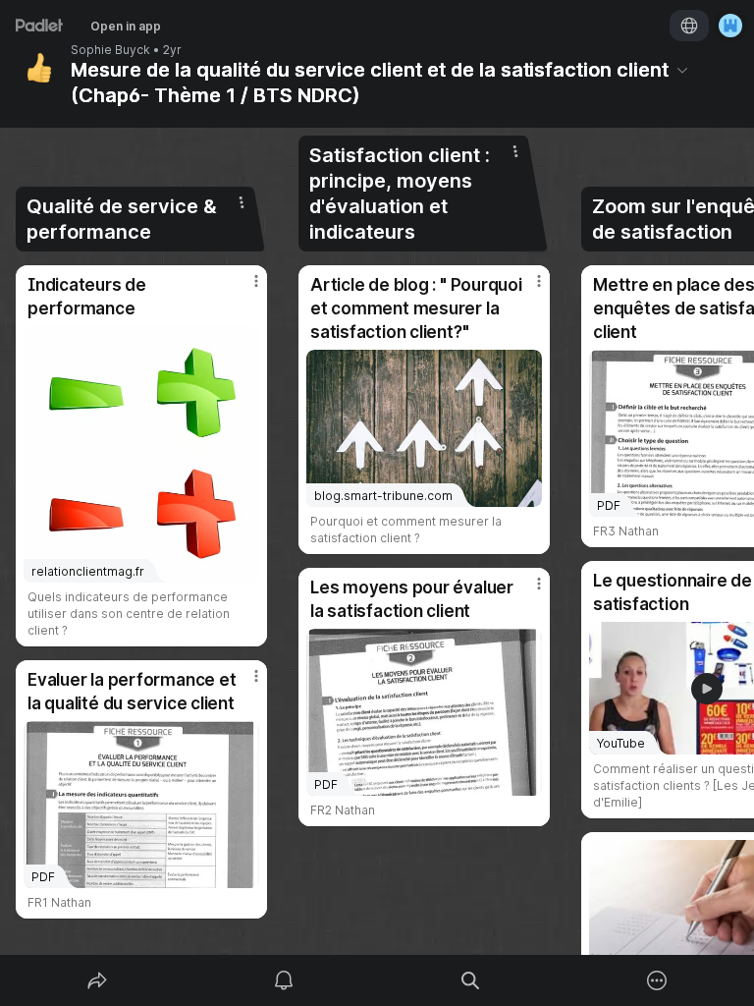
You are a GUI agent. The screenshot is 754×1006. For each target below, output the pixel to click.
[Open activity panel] (283, 980)
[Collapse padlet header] (682, 70)
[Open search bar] (470, 980)
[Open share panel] (97, 980)
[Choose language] (689, 25)
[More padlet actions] (656, 980)
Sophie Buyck (110, 50)
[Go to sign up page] (730, 25)
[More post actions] (243, 288)
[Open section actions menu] (241, 202)
